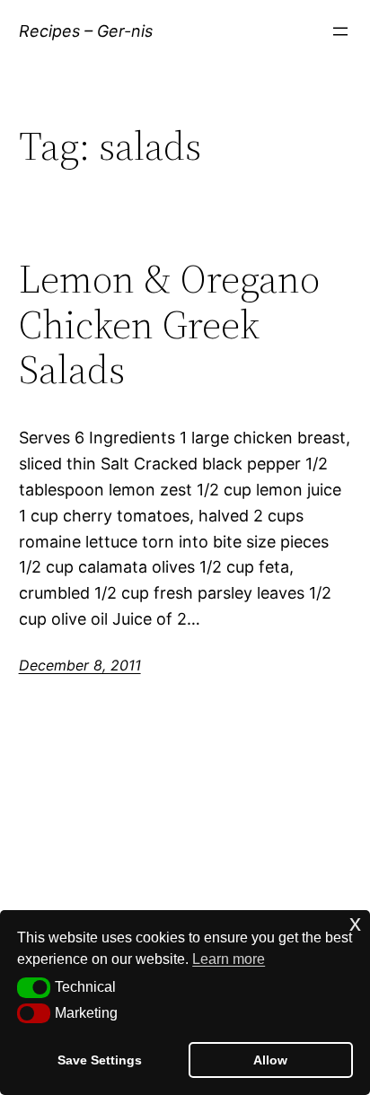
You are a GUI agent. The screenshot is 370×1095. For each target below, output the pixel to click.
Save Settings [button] (99, 1060)
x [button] (355, 923)
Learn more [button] (228, 959)
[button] (33, 987)
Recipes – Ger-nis (86, 31)
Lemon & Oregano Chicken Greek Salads (169, 325)
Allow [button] (270, 1060)
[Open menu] (340, 31)
